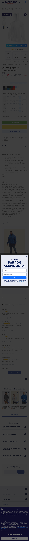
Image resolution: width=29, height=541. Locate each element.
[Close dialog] (27, 257)
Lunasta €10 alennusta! (14, 278)
